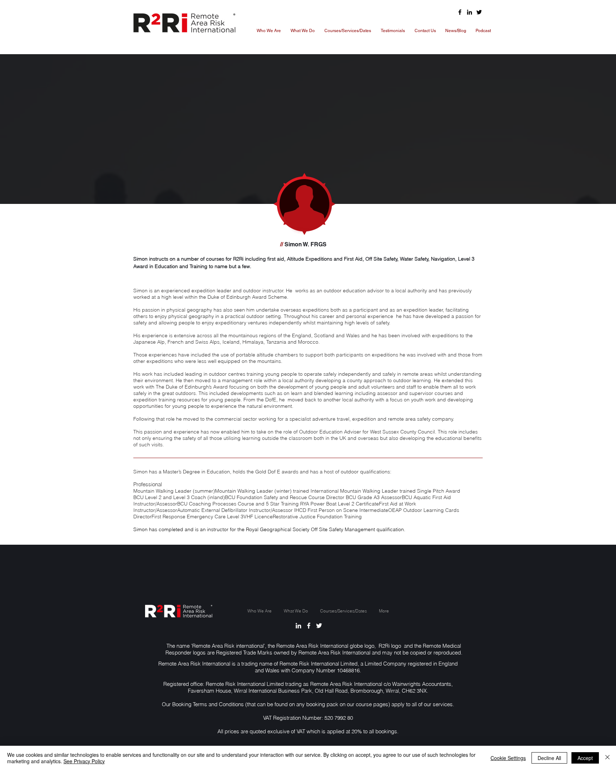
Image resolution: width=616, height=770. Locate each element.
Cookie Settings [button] (508, 757)
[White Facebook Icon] (309, 626)
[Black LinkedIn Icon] (469, 12)
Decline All (549, 757)
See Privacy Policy (84, 761)
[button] (347, 30)
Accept (585, 757)
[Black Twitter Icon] (479, 12)
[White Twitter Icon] (319, 626)
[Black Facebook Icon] (459, 12)
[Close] (607, 757)
